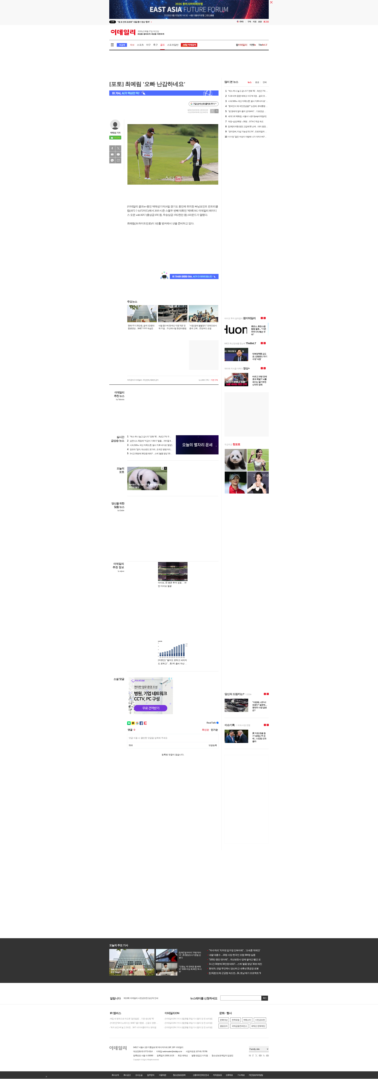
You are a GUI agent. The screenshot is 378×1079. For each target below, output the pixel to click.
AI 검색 (122, 45)
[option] (165, 21)
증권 (257, 82)
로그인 (266, 22)
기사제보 (241, 1075)
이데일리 (137, 32)
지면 (254, 22)
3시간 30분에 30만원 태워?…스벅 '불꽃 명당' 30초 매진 (234, 964)
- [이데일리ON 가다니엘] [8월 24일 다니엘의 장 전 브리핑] (188, 1023)
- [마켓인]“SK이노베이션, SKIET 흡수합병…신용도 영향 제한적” (134, 1023)
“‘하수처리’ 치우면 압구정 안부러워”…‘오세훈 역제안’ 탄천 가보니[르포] (242, 950)
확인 (265, 998)
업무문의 (150, 1075)
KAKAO (112, 160)
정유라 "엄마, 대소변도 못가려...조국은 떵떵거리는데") (151, 449)
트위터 (118, 148)
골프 (162, 45)
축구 (155, 45)
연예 (265, 82)
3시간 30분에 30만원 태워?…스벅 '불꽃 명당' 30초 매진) (152, 453)
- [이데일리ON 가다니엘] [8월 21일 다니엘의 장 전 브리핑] (188, 1027)
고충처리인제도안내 (201, 1075)
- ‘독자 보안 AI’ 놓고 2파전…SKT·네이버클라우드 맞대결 (132, 1027)
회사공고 (127, 1075)
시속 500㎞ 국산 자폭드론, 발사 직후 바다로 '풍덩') (149, 445)
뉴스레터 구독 (204, 380)
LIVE (112, 22)
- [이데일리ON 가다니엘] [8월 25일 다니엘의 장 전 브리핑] (188, 1018)
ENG (242, 22)
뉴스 (249, 82)
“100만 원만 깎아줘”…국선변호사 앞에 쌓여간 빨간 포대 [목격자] (239, 959)
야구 (148, 45)
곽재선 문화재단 (258, 1026)
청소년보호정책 (179, 1075)
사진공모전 (260, 1020)
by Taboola (120, 399)
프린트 (118, 154)
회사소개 (115, 1075)
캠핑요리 (224, 1026)
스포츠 (140, 45)
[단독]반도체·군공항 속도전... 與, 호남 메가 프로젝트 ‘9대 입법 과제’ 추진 (242, 973)
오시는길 (138, 1075)
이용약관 (162, 1075)
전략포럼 (235, 1020)
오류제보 (229, 1075)
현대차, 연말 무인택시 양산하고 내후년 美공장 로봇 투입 (235, 968)
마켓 (253, 45)
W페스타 (247, 1020)
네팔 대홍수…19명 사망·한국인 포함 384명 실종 (231, 955)
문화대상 (224, 1020)
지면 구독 (214, 380)
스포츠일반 (172, 45)
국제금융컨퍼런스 (239, 1026)
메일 (112, 154)
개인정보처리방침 (256, 1075)
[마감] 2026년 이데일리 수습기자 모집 (139, 998)
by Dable (121, 510)
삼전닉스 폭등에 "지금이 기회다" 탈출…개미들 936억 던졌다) (154, 441)
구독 (249, 22)
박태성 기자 (115, 132)
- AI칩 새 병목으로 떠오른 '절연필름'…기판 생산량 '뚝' (131, 1018)
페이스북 (112, 148)
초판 (260, 22)
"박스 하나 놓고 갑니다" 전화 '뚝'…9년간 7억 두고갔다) (151, 436)
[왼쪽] (162, 468)
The (262, 45)
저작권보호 (217, 1075)
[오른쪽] (165, 468)
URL (118, 160)
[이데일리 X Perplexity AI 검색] (164, 93)
